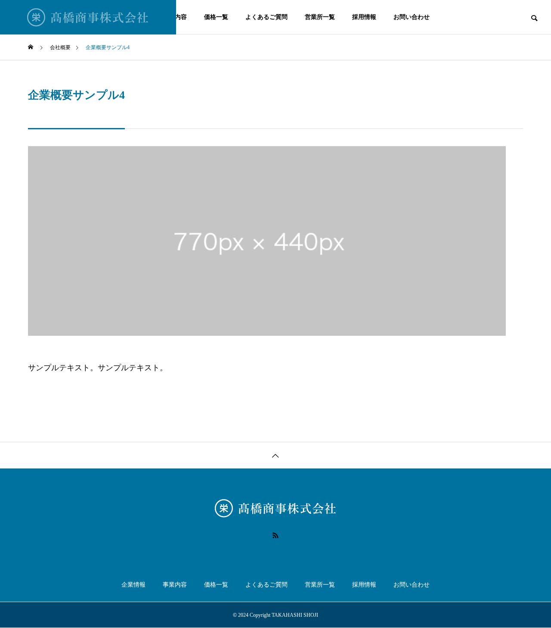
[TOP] (275, 455)
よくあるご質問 (266, 17)
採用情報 (364, 17)
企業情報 (133, 584)
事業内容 (175, 584)
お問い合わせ (411, 17)
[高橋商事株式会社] (88, 17)
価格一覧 (216, 17)
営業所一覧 (320, 17)
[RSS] (275, 535)
